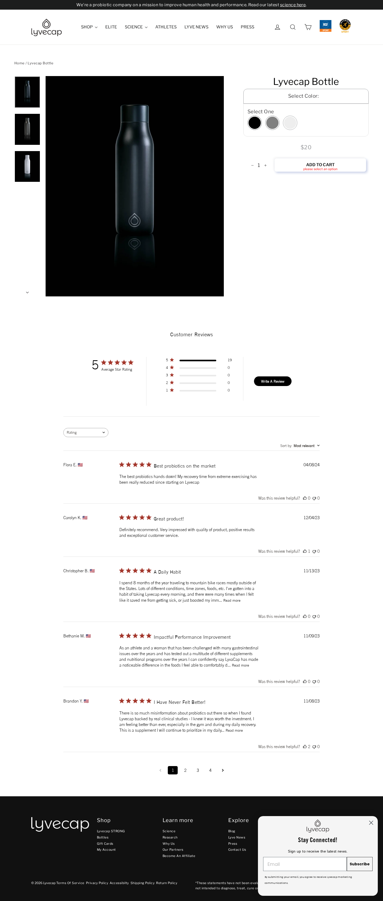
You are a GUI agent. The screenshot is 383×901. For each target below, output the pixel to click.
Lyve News (196, 26)
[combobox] (85, 432)
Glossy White (290, 123)
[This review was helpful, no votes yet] (305, 498)
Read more (231, 600)
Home (19, 63)
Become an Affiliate (179, 856)
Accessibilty (119, 883)
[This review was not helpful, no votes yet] (314, 498)
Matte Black (255, 123)
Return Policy (166, 883)
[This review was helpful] (305, 746)
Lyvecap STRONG (111, 831)
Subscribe (360, 864)
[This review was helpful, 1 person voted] (305, 551)
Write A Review (272, 381)
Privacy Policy (97, 883)
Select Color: (303, 96)
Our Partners (173, 850)
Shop (87, 26)
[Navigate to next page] (223, 770)
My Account (106, 850)
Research (170, 837)
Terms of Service (70, 883)
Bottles (102, 837)
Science (134, 26)
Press (247, 26)
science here (293, 4)
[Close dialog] (371, 822)
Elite (111, 26)
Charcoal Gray (272, 123)
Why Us (224, 26)
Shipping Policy (143, 883)
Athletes (166, 26)
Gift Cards (105, 844)
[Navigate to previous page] (160, 770)
